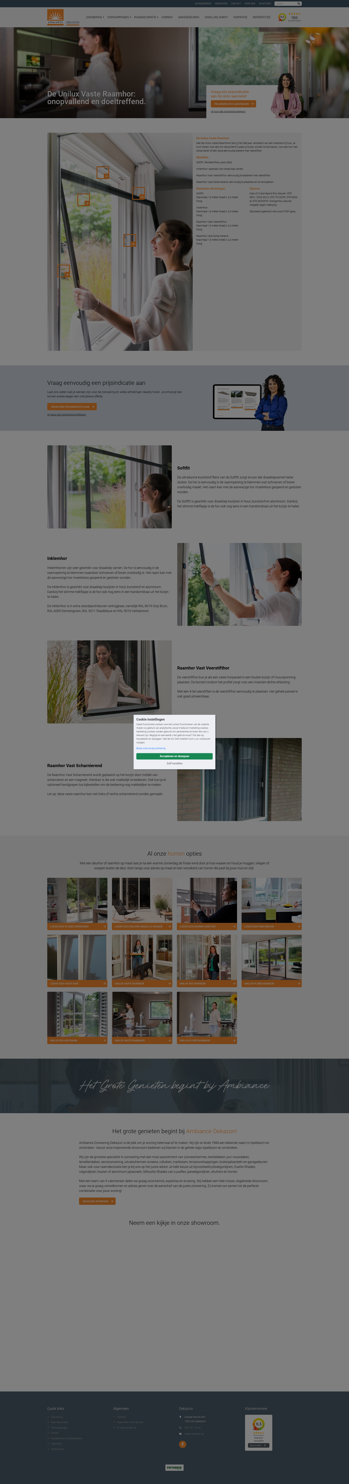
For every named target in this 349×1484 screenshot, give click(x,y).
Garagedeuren (188, 17)
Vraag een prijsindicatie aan (70, 406)
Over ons (250, 3)
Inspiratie (240, 17)
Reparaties (221, 3)
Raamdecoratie (145, 17)
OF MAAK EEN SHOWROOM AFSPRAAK (66, 415)
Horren (167, 17)
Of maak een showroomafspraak (228, 112)
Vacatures (265, 3)
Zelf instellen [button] (174, 763)
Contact (236, 3)
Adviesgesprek (203, 3)
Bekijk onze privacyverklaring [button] (150, 748)
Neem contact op (194, 1433)
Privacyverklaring (126, 1427)
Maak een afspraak (95, 1201)
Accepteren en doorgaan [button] (174, 756)
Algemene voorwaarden (130, 1422)
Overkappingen (118, 17)
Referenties (261, 17)
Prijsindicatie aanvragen (231, 104)
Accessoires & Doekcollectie (66, 1438)
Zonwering (94, 17)
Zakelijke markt (216, 17)
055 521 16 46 (192, 1427)
